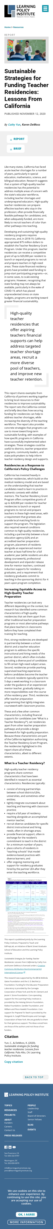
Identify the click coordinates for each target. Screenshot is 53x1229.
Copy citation (13, 1061)
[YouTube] (14, 1147)
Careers (8, 1126)
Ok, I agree (26, 1214)
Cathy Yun (14, 124)
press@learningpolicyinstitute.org (18, 1170)
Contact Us (9, 1130)
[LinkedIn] (10, 1147)
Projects (9, 1115)
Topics (8, 1105)
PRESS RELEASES (13, 1135)
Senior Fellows (35, 1119)
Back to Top (34, 1077)
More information (26, 1222)
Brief (17, 148)
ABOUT (8, 1119)
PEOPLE (32, 1105)
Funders (8, 1122)
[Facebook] (5, 1147)
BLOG (30, 1125)
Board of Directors (37, 1115)
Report (19, 139)
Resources (18, 27)
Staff (30, 1112)
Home (7, 27)
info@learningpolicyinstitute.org (17, 1168)
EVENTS (32, 1129)
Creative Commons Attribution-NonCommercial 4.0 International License (24, 969)
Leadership (33, 1108)
